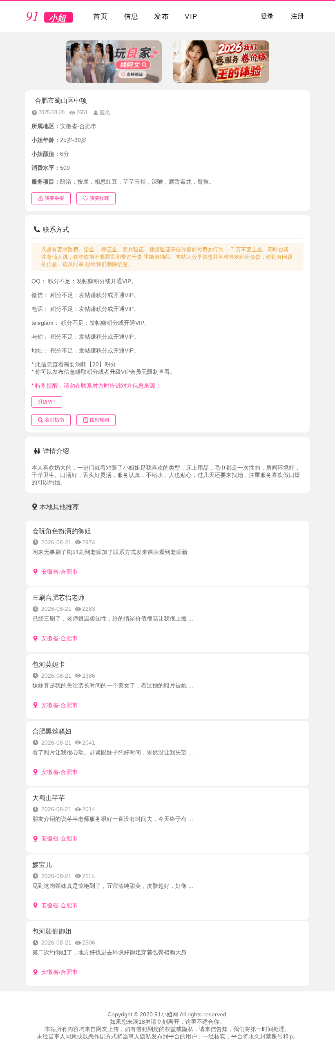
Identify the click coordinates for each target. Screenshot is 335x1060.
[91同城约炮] (50, 17)
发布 (161, 16)
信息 (131, 16)
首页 (100, 16)
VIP (191, 16)
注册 (297, 16)
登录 (267, 16)
